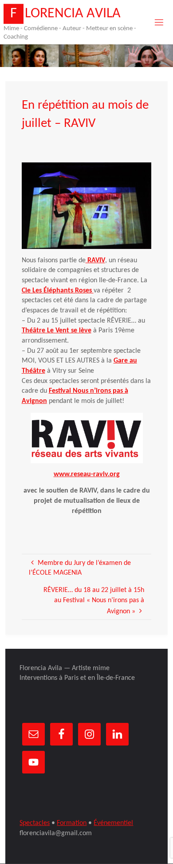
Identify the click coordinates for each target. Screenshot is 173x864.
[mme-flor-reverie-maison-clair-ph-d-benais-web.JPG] (87, 205)
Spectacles (35, 823)
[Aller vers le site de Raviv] (87, 438)
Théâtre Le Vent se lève (56, 330)
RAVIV (95, 260)
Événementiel (113, 823)
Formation (71, 823)
